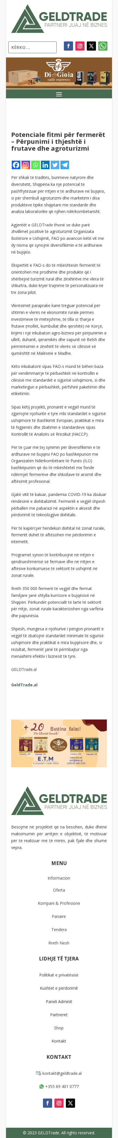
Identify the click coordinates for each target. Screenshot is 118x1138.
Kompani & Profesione (59, 903)
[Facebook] (16, 165)
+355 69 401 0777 (61, 1086)
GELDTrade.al (24, 669)
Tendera (59, 929)
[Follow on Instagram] (79, 46)
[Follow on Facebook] (68, 46)
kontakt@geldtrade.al (61, 1073)
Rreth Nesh (58, 943)
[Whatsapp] (35, 165)
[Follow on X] (91, 46)
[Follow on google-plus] (102, 46)
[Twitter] (55, 165)
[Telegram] (64, 165)
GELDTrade (42, 225)
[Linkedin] (45, 165)
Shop (59, 1028)
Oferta (59, 890)
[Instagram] (25, 165)
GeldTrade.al (24, 684)
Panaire (59, 916)
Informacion (59, 878)
